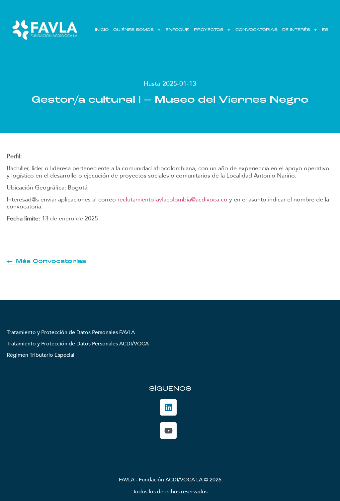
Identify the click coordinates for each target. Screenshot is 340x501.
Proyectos (208, 30)
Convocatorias (256, 30)
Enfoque (177, 30)
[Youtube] (168, 430)
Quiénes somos (133, 30)
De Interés (296, 30)
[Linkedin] (168, 407)
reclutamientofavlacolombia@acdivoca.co (172, 199)
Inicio (102, 30)
